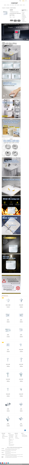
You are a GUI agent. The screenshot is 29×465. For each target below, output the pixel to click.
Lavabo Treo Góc (8, 424)
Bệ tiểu (16, 436)
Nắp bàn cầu (24, 16)
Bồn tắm (23, 14)
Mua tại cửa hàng (15, 20)
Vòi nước (23, 18)
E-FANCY (3, 435)
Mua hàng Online (11, 435)
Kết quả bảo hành (11, 445)
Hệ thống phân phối (24, 436)
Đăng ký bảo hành (11, 434)
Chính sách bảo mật (11, 444)
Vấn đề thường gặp (24, 435)
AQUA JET (3, 438)
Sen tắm (23, 20)
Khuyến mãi (23, 434)
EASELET (3, 434)
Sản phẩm (7, 7)
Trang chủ (3, 7)
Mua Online (11, 20)
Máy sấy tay (23, 15)
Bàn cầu (16, 434)
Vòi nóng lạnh (17, 438)
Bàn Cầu (23, 12)
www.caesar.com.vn (19, 464)
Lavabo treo (8, 320)
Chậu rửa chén (24, 21)
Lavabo (23, 13)
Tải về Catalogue (11, 436)
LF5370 (14, 17)
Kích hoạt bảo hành (19, 20)
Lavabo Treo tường (12, 7)
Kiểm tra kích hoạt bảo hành (11, 439)
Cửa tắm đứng (24, 17)
